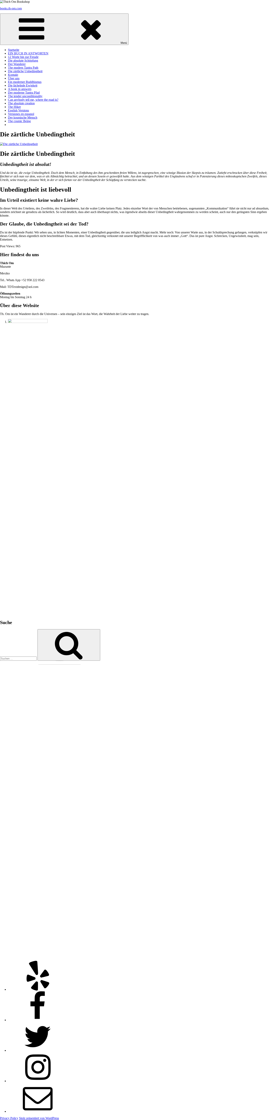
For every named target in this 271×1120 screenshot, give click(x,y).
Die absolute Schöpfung (23, 60)
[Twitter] (37, 1050)
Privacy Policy (9, 1118)
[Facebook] (37, 1020)
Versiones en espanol (21, 114)
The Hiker (14, 106)
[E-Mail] (37, 1111)
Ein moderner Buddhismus (24, 82)
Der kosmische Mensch (22, 117)
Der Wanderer (17, 64)
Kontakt (13, 74)
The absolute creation (21, 103)
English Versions (18, 110)
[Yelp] (37, 989)
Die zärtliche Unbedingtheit (25, 71)
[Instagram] (37, 1081)
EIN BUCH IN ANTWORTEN (28, 53)
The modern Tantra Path (23, 67)
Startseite (13, 49)
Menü (124, 42)
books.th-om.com (11, 8)
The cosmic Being (19, 121)
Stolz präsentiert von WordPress (39, 1118)
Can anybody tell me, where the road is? (33, 99)
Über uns (13, 78)
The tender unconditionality (25, 96)
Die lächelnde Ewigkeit (22, 85)
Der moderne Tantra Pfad (24, 92)
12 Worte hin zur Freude (23, 57)
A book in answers (19, 89)
